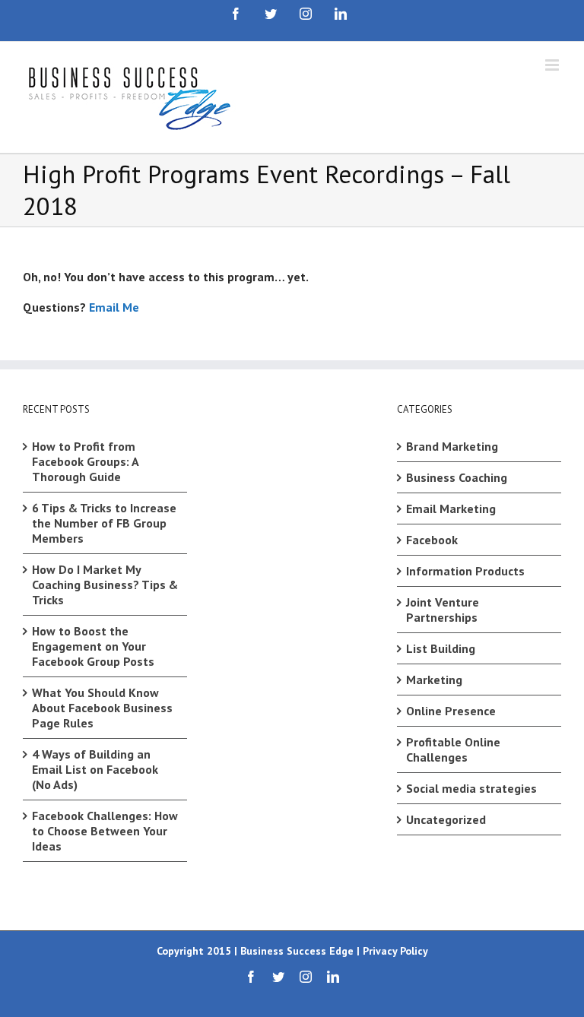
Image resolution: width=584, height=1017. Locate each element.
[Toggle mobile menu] (553, 65)
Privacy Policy (395, 951)
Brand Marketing (452, 446)
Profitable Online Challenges (453, 749)
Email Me (114, 307)
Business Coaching (456, 477)
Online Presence (451, 710)
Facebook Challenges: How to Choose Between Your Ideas (105, 831)
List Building (440, 648)
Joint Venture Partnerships (442, 609)
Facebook (432, 539)
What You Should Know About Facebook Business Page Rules (102, 707)
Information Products (465, 570)
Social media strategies (471, 788)
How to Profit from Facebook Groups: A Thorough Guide (85, 461)
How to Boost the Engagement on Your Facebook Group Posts (93, 646)
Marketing (434, 679)
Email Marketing (451, 508)
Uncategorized (446, 819)
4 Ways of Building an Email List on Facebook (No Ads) (95, 769)
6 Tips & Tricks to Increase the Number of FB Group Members (104, 523)
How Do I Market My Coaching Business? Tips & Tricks (105, 584)
